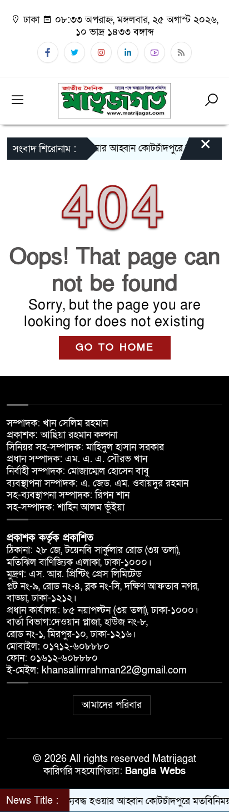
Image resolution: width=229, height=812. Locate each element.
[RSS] (181, 52)
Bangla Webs (155, 771)
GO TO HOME (115, 347)
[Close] (195, 149)
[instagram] (101, 52)
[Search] (211, 100)
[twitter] (74, 52)
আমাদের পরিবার (112, 704)
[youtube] (154, 52)
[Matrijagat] (114, 99)
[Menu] (18, 100)
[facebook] (47, 52)
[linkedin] (127, 52)
